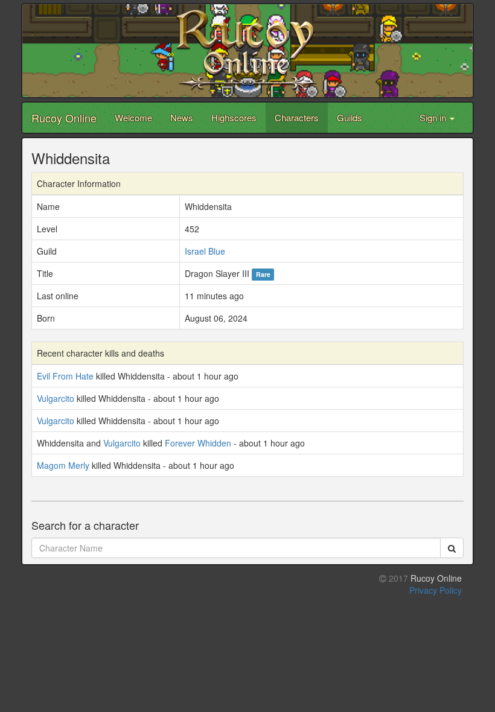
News (181, 117)
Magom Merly (63, 465)
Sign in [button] (434, 117)
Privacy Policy (435, 590)
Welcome (133, 117)
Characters (297, 117)
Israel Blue (205, 251)
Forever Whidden (198, 443)
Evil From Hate (65, 376)
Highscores (234, 117)
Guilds (349, 117)
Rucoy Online (64, 118)
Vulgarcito (55, 398)
